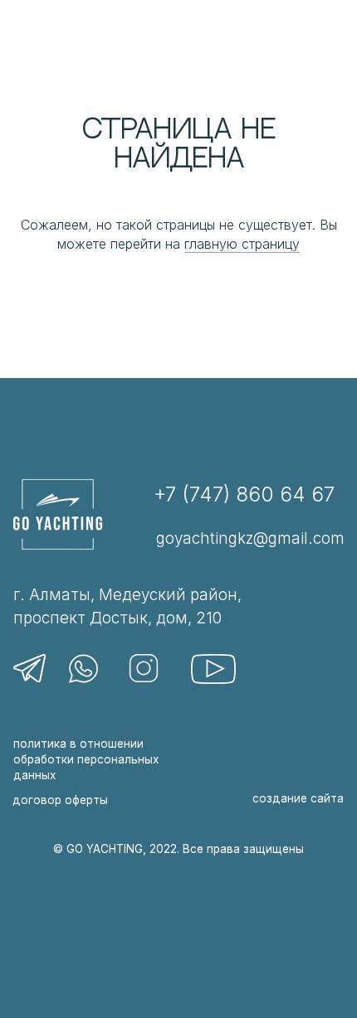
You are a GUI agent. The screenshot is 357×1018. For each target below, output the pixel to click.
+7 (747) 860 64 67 (244, 494)
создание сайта (298, 798)
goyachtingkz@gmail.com (250, 538)
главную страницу (242, 243)
